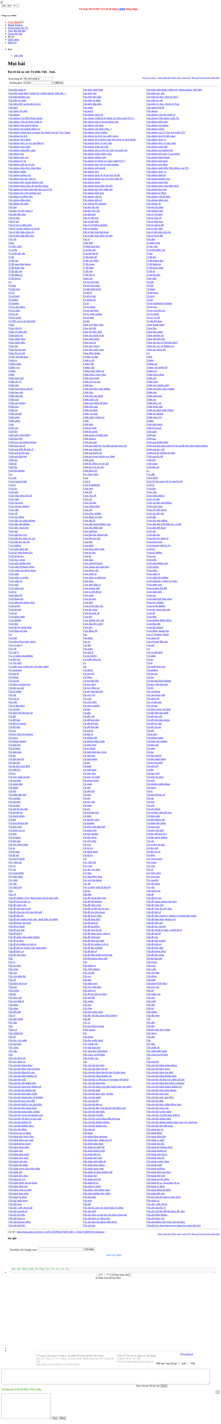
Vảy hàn (87, 873)
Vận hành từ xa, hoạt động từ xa (162, 1182)
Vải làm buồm (90, 759)
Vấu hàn (87, 979)
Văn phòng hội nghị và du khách (163, 153)
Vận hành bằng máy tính (20, 1140)
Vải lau (150, 752)
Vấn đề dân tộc (16, 915)
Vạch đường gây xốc (93, 620)
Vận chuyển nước (92, 1097)
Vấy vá (86, 1022)
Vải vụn (87, 844)
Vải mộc (150, 780)
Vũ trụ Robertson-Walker (159, 303)
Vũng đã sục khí (16, 353)
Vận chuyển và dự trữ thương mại (25, 1115)
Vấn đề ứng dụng (155, 955)
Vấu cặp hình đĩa (17, 976)
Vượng (150, 420)
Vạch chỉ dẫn (153, 499)
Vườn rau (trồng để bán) (95, 403)
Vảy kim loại (153, 876)
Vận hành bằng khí (156, 1136)
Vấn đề (150, 894)
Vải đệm (150, 855)
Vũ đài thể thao (154, 321)
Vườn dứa (13, 385)
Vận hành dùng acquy (19, 1143)
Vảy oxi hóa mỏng (92, 880)
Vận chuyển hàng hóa (94, 1083)
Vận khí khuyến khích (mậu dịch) (163, 1197)
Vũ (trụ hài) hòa (91, 282)
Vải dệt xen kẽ (153, 727)
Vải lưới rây (14, 769)
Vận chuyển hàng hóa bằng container (165, 1083)
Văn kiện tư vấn (154, 100)
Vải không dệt (90, 737)
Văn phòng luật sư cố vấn (21, 164)
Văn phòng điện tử (92, 200)
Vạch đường (14, 620)
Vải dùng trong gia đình (158, 709)
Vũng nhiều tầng (16, 339)
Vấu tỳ (11, 1015)
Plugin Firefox (15, 25)
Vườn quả (13, 399)
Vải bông (87, 677)
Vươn (149, 356)
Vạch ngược (152, 566)
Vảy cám (87, 866)
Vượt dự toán (89, 428)
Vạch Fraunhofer (91, 485)
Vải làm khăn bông (156, 759)
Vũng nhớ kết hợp (155, 339)
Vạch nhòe (151, 570)
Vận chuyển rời (91, 1101)
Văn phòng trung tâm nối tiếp (98, 185)
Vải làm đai (14, 762)
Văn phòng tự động (156, 193)
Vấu (85, 962)
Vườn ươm (14, 417)
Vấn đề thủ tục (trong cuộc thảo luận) (27, 947)
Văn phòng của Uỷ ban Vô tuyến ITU (165, 132)
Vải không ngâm (154, 737)
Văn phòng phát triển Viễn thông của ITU (167, 168)
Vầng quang (89, 1029)
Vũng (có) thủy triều (93, 324)
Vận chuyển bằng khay (158, 1068)
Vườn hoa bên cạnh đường (96, 388)
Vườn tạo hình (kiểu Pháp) (160, 410)
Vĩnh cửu (87, 278)
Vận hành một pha (17, 1161)
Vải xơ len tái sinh (155, 844)
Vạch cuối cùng (154, 506)
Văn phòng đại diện (18, 203)
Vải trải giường (90, 833)
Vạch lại (87, 556)
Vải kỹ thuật (89, 748)
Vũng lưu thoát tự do (93, 335)
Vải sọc (86, 809)
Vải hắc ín (88, 734)
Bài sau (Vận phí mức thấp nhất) (206, 78)
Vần (10, 1026)
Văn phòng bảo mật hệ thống (23, 125)
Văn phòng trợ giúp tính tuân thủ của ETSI (30, 189)
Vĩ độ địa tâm (153, 275)
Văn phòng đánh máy (157, 200)
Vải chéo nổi (152, 698)
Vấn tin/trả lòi (153, 890)
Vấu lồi (12, 994)
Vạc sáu (12, 477)
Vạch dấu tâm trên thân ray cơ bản (163, 524)
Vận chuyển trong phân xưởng (24, 1111)
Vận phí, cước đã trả (156, 1204)
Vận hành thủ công (18, 1175)
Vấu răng (87, 1008)
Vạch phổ (13, 584)
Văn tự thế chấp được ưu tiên (98, 235)
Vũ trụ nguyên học (156, 310)
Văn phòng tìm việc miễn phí (97, 189)
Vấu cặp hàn (152, 972)
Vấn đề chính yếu (17, 905)
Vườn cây (151, 378)
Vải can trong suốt (155, 695)
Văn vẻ (86, 239)
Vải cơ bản (151, 705)
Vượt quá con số (16, 445)
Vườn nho (151, 392)
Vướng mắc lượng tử (93, 371)
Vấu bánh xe (89, 965)
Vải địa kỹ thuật (16, 858)
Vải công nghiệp (91, 705)
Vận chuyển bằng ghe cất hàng (24, 1068)
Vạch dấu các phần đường (21, 520)
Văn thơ (12, 207)
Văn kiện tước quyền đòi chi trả (24, 104)
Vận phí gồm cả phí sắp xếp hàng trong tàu (105, 1214)
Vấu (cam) (151, 962)
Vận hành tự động (155, 1186)
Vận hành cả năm (155, 1140)
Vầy (85, 1033)
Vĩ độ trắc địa (15, 271)
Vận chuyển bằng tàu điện (159, 1072)
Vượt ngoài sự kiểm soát (95, 435)
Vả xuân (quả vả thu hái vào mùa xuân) (28, 666)
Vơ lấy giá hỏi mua (18, 356)
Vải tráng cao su (16, 830)
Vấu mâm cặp (153, 994)
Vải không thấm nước (94, 741)
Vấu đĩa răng (153, 1015)
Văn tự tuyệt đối (154, 235)
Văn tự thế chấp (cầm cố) (21, 232)
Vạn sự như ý (15, 645)
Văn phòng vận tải (92, 196)
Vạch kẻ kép (89, 552)
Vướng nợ (151, 371)
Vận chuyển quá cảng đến (21, 1101)
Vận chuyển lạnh (91, 1090)
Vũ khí (149, 285)
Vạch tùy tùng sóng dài (158, 609)
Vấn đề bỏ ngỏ (153, 898)
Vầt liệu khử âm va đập (158, 1029)
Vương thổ (88, 364)
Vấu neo (150, 997)
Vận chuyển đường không (96, 1122)
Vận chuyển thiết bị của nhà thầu (25, 1104)
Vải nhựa (151, 787)
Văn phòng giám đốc (157, 146)
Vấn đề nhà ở (15, 933)
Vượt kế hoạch (153, 428)
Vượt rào (12, 460)
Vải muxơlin (14, 780)
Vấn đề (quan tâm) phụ (94, 898)
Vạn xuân (88, 648)
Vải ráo (86, 798)
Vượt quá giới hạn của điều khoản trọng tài (105, 445)
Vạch (85, 477)
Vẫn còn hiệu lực (17, 1058)
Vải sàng (87, 805)
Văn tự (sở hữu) (154, 214)
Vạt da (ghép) (90, 655)
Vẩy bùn (150, 1044)
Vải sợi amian (153, 809)
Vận (85, 1061)
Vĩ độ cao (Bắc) (91, 260)
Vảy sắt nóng (153, 883)
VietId (121, 9)
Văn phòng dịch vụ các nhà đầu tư (26, 143)
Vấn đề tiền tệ (90, 951)
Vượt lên (12, 431)
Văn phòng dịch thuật (19, 139)
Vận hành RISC (154, 1133)
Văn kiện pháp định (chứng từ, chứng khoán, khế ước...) (37, 93)
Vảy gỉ (149, 869)
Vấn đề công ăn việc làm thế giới (25, 912)
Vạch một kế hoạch (93, 563)
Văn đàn (150, 239)
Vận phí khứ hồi (16, 1225)
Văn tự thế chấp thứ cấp (158, 232)
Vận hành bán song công (21, 1136)
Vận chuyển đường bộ (19, 1122)
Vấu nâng (13, 1004)
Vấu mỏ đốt (89, 997)
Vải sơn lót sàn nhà (18, 809)
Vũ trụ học (151, 307)
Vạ (147, 470)
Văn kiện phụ (90, 93)
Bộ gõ (11, 36)
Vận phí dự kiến (16, 1214)
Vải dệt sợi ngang (17, 723)
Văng (11, 242)
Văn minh (88, 107)
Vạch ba (12, 488)
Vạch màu (88, 559)
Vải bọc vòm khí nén (157, 684)
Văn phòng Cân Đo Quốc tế (160, 114)
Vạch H (150, 485)
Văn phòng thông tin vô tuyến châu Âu (103, 178)
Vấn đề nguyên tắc (92, 930)
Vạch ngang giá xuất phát (96, 566)
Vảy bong (151, 862)
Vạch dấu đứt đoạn (156, 527)
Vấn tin (86, 890)
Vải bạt (150, 677)
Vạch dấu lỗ (89, 520)
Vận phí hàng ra (16, 1218)
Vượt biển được (154, 424)
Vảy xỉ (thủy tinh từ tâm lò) (97, 887)
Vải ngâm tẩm (15, 784)
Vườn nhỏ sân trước (93, 396)
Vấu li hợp (13, 990)
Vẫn (10, 1054)
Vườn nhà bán (15, 396)
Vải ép (11, 848)
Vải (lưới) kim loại (155, 666)
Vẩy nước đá (153, 1047)
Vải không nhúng (17, 741)
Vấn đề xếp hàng (17, 955)
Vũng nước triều (16, 342)
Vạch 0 (86, 481)
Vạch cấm (13, 509)
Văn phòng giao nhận (19, 146)
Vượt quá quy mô (155, 449)
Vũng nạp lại (89, 342)
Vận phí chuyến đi (17, 1211)
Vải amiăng (152, 670)
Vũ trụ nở (13, 314)
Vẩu (148, 1040)
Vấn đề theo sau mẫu (93, 940)
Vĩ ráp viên (152, 246)
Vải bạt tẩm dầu (91, 680)
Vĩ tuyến (12, 250)
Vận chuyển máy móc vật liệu (98, 1093)
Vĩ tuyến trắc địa (16, 253)
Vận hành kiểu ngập (18, 1154)
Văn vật (12, 239)
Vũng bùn (151, 328)
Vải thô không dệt (155, 819)
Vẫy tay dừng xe (16, 1061)
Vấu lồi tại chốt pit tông (95, 994)
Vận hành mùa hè (155, 1157)
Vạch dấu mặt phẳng (156, 520)
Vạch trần (88, 602)
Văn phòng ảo (153, 203)
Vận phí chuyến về (156, 1207)
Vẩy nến (12, 1051)
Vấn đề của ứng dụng (94, 912)
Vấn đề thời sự (153, 944)
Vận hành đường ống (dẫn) (96, 1193)
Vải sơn (150, 805)
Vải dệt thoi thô (91, 727)
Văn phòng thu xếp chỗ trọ (22, 178)
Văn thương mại (154, 210)
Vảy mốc (13, 880)
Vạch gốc (151, 531)
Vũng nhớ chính (91, 339)
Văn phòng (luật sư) (93, 114)
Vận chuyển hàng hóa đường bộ (24, 1086)
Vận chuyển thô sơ (92, 1104)
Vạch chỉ (87, 499)
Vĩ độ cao (13, 260)
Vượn (86, 420)
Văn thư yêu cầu (91, 210)
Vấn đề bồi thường (92, 901)
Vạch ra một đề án (92, 591)
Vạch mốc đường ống (19, 563)
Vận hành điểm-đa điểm (158, 1190)
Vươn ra (12, 360)
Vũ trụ (86, 303)
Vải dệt (12, 716)
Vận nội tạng (15, 1204)
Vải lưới (87, 766)
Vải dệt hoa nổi (154, 716)
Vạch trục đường (155, 602)
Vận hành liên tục (92, 1154)
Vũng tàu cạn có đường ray (160, 346)
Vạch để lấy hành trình (20, 627)
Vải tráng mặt (90, 830)
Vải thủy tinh (15, 826)
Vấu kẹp (12, 987)
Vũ (9, 282)
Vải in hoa (151, 734)
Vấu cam (150, 965)
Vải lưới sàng (89, 769)
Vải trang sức (153, 826)
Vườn (11, 374)
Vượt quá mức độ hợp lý (20, 449)
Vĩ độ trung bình (154, 267)
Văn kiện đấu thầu (92, 104)
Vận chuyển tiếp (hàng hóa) (22, 1108)
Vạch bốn (13, 492)
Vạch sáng (88, 595)
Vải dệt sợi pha (90, 723)
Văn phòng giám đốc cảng (21, 150)
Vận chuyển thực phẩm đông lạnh (163, 1104)
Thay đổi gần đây (17, 30)
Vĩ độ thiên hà (153, 264)
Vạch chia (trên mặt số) (20, 495)
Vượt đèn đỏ (152, 467)
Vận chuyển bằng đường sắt (97, 1076)
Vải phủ (87, 794)
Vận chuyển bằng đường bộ (22, 1076)
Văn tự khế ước (91, 221)
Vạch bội (87, 492)
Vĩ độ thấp (88, 267)
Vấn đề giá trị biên (92, 915)
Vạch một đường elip (157, 563)
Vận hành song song (93, 1168)
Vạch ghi (13, 531)
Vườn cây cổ (15, 381)
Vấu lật (150, 990)
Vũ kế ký (87, 292)
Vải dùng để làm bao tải (20, 712)
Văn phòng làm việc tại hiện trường (101, 164)
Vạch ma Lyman (16, 559)
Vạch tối (150, 613)
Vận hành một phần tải (94, 1161)
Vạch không (14, 545)
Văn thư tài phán (154, 207)
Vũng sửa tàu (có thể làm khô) (161, 342)
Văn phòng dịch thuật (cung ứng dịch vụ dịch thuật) (109, 139)
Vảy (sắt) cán (15, 862)
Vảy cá (12, 866)
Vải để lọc (88, 855)
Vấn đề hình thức (91, 919)
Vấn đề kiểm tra (154, 922)
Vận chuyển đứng (17, 1129)
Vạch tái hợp (14, 609)
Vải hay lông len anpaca (20, 734)
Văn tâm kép (89, 214)
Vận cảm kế (89, 1129)
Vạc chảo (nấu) (90, 474)
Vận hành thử (90, 1175)
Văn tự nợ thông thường (95, 225)
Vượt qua (151, 438)
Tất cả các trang (149, 78)
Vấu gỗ (12, 979)
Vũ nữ (149, 299)
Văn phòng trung (91, 182)
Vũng (11, 324)
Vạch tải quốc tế (91, 613)
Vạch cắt (12, 513)
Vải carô (87, 698)
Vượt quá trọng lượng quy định (99, 456)
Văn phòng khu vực (18, 157)
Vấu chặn (13, 969)
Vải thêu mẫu (153, 816)
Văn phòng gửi (16, 153)
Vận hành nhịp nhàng (94, 1165)
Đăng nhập (13, 39)
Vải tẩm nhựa (90, 837)
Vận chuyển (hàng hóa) (20, 1065)
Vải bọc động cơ (91, 688)
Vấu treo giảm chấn (93, 1012)
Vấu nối (150, 1004)
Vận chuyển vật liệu (93, 1115)
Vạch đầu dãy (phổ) (93, 623)
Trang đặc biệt (15, 33)
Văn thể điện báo (17, 214)
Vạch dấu (151, 517)
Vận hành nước (154, 1165)
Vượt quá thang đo (92, 453)
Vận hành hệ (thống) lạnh (159, 1147)
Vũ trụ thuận (152, 314)
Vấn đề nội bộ (153, 933)
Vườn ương (14, 420)
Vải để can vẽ (153, 851)
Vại (10, 634)
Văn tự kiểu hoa (154, 221)
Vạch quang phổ (91, 588)
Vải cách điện (90, 702)
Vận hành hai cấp (155, 1143)
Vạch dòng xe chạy (93, 517)
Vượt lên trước (90, 431)
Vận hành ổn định (17, 1197)
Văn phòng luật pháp (157, 161)
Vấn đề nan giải (16, 930)
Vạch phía (88, 581)
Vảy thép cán (15, 887)
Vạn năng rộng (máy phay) (22, 641)
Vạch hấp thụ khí (91, 538)
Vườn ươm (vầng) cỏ (93, 417)
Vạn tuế (150, 645)
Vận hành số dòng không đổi (97, 1172)
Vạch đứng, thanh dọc (157, 631)
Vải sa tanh (14, 805)
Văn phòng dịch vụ (156, 139)
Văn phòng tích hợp (156, 189)
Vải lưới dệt (152, 766)
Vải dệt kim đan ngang (158, 720)
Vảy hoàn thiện (16, 873)
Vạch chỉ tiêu (89, 502)
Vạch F (12, 485)
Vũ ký (11, 292)
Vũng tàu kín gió (17, 349)
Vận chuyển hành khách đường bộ (164, 1086)
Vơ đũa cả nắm (90, 356)
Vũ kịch (150, 296)
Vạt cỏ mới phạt (154, 652)
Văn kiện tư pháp (91, 100)
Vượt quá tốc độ (154, 456)
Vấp (10, 958)
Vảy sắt (86, 883)
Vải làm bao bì (153, 755)
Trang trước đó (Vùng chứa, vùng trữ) (173, 78)
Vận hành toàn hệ (92, 1179)
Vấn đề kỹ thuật (16, 926)
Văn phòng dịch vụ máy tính (97, 143)
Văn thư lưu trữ (91, 207)
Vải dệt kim (14, 720)
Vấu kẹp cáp (152, 987)
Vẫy (148, 1058)
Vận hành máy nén (92, 1157)
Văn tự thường (90, 228)
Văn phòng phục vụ (156, 171)
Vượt (11, 424)
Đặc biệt (18, 55)
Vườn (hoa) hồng (155, 374)
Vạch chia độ (89, 495)
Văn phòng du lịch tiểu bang (160, 136)
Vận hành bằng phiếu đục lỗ (97, 1140)
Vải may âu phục (155, 777)
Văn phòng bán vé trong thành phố (100, 121)
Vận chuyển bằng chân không (161, 1065)
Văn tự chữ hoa (91, 218)
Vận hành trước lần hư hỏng (22, 1182)
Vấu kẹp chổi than (92, 987)
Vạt (148, 648)
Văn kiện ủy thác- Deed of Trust (162, 104)
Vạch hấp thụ (153, 534)
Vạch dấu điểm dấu (93, 527)
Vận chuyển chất (17, 1079)
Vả (84, 663)
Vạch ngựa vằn (90, 570)
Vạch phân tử (15, 581)
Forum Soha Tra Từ (18, 28)
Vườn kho (88, 392)
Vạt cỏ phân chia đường (20, 655)
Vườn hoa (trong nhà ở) (20, 388)
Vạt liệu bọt (14, 659)
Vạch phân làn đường (157, 577)
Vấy (148, 1019)
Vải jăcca (13, 737)
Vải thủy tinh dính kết (94, 826)
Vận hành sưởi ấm (155, 1168)
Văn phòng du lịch (17, 136)
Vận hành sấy (15, 1172)
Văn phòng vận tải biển (158, 196)
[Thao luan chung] (121, 1274)
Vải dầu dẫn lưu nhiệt (157, 712)
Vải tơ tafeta (14, 837)
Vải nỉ (149, 791)
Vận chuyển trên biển (94, 1111)
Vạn (85, 634)
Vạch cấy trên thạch (156, 509)
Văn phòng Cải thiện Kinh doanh (25, 118)
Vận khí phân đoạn (18, 1200)
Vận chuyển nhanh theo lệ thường (25, 1097)
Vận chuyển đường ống (95, 1125)
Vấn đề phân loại (91, 937)
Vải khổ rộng (89, 744)
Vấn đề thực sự (16, 951)
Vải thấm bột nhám (156, 823)
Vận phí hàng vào (155, 1218)
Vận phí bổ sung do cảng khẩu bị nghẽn (103, 1207)
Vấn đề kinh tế (90, 922)
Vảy (85, 858)
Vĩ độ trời (88, 271)
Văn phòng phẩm (17, 171)
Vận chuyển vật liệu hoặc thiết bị (163, 1115)
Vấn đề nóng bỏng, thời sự (96, 933)
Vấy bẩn (12, 1022)
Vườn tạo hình (90, 410)
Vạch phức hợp (154, 584)
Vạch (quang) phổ (17, 481)
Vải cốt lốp (14, 709)
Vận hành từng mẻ (17, 1186)
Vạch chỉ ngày (15, 502)
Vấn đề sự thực (16, 940)
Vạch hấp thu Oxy (17, 534)
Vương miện (14, 364)
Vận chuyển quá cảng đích (160, 1097)
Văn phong (152, 111)
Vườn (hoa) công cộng (94, 374)
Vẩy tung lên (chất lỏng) (95, 1051)
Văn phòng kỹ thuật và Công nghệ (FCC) (104, 161)
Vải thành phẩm (16, 816)
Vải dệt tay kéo (154, 723)
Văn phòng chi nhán (93, 125)
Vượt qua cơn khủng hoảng (22, 442)
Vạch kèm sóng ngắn (93, 549)
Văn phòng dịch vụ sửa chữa (161, 143)
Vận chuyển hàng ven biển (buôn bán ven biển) (107, 1086)
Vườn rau (151, 399)
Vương (150, 360)
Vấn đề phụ (152, 937)
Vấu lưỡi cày (89, 990)
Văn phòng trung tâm (157, 182)
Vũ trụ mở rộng (91, 310)
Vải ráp (150, 798)
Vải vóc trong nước (18, 844)
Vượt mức (151, 431)
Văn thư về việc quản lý (20, 210)
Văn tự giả (13, 221)
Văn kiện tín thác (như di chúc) (162, 96)
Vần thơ (150, 1026)
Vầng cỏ (12, 1029)
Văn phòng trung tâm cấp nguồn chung (28, 185)
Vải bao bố (88, 673)
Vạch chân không (155, 495)
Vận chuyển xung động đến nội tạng (101, 1118)
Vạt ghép (151, 655)
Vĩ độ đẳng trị (15, 275)
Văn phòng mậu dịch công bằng (24, 168)
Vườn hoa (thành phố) (157, 385)
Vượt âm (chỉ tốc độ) (93, 467)
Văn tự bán (14, 218)
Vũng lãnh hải (15, 335)
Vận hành (88, 1133)
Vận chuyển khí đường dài (22, 1090)
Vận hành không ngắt (94, 1150)
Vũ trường (13, 303)
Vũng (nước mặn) (155, 324)
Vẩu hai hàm (14, 1044)
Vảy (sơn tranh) (154, 858)
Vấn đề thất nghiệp (156, 940)
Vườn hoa (88, 385)
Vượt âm (12, 467)
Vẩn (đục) (151, 1033)
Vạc (10, 474)
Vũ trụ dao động (16, 307)
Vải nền (12, 791)
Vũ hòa (12, 285)
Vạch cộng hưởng (92, 513)
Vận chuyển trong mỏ (157, 1108)
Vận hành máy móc (18, 1157)
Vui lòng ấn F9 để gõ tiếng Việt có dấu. (21, 1389)
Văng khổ (88, 242)
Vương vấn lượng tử (156, 367)
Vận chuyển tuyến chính (158, 1111)
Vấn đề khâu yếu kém (19, 922)
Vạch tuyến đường (155, 606)
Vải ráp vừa (89, 801)
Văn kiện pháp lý (17, 89)
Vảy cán (150, 866)
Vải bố (149, 688)
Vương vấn (88, 367)
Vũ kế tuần (14, 296)
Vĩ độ (11, 257)
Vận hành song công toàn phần (24, 1168)
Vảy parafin (152, 880)
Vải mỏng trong (91, 780)
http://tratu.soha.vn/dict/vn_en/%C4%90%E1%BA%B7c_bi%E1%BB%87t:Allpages (60, 1231)
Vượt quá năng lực (92, 449)
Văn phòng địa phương (94, 203)
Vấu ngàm (88, 1001)
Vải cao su (13, 698)
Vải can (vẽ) (89, 695)
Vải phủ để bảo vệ (155, 794)
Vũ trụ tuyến (14, 317)
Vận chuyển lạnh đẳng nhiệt (22, 1093)
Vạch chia (151, 492)
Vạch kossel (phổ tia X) (158, 545)
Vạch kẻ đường (154, 552)
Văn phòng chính (155, 129)
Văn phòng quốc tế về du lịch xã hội (101, 175)
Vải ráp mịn (14, 801)
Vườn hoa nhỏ (15, 392)
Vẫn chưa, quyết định (94, 1054)
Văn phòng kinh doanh (158, 157)
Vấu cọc (87, 976)
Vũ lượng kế (89, 299)
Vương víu (13, 367)
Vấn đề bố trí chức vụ (19, 901)
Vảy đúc (150, 887)
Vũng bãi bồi (89, 328)
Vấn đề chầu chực (92, 905)
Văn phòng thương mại (158, 178)
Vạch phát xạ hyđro (18, 577)
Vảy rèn (12, 883)
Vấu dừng (151, 976)
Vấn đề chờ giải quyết (19, 908)
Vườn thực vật (153, 403)
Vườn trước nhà (154, 406)
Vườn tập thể (15, 413)
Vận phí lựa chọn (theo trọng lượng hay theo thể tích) (173, 1225)
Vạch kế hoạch (16, 556)
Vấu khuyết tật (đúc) (156, 983)
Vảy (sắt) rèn (89, 862)
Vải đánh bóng (90, 851)
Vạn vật (12, 648)
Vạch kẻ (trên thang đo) (20, 552)
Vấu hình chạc (90, 983)
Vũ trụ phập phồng (92, 314)
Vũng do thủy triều (92, 331)
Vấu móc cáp (15, 997)
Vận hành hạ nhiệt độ (94, 1147)
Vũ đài (86, 321)
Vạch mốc (151, 559)
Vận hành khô (15, 1150)
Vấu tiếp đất (14, 1012)
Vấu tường (151, 1012)
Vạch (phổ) (152, 477)
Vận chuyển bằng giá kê (95, 1068)
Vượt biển (88, 424)
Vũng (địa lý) (15, 328)
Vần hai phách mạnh (93, 1026)
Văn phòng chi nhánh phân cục (24, 129)
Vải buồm (13, 677)
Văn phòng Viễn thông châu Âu (162, 118)
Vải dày (87, 709)
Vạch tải (12, 613)
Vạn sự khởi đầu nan (157, 641)
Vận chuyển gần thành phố (22, 1083)
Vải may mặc (153, 773)
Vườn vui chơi (90, 413)
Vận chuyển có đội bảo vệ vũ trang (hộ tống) (106, 1079)
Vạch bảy (151, 488)
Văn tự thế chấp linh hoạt (96, 232)
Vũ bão (150, 282)
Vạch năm (13, 574)
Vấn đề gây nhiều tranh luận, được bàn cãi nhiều (33, 919)
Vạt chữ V (13, 652)
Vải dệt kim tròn (91, 720)
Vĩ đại (149, 253)
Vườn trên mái (90, 406)
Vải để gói (13, 855)
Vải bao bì (13, 673)
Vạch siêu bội (15, 595)
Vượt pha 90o (15, 438)
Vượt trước (88, 460)
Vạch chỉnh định (91, 506)
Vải (84, 666)
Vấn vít (12, 894)
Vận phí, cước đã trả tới (20, 1207)
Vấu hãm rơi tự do (17, 983)
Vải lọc (12, 773)
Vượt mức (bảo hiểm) (19, 435)
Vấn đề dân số (153, 912)
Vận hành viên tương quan (96, 1190)
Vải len (12, 755)
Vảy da (12, 869)
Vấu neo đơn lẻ (16, 1001)
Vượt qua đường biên (157, 442)
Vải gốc (150, 730)
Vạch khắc (88, 545)
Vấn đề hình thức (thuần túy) (161, 919)
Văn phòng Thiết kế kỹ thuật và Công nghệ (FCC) (108, 118)
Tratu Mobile (14, 22)
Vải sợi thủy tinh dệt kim (158, 812)
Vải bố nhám (15, 691)
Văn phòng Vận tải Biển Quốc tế (25, 121)
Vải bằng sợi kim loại (19, 684)
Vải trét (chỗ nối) (155, 830)
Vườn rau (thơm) (17, 403)
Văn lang (13, 107)
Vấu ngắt (151, 1001)
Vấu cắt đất (88, 972)
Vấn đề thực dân (154, 947)
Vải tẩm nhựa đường (156, 837)
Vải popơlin (14, 798)
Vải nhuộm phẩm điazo (158, 784)
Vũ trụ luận (14, 310)
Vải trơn (12, 833)
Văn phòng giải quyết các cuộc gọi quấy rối (105, 150)
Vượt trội (151, 460)
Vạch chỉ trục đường (18, 506)
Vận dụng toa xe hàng (19, 1133)
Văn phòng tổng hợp (93, 193)
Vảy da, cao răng (91, 869)
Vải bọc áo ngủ (16, 688)
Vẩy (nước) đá (90, 1044)
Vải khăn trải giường (156, 741)
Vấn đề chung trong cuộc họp (161, 901)
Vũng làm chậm (154, 331)
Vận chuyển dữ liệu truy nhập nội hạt (165, 1079)
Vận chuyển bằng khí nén (21, 1072)
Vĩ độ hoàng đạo (154, 260)
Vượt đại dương (16, 470)
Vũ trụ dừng (89, 307)
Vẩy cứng (13, 1047)
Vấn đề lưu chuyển (156, 926)
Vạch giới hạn (90, 531)
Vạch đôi (87, 616)
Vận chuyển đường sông (20, 1125)
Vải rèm (150, 801)
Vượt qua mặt (90, 442)
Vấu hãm (151, 979)
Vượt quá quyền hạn (18, 453)
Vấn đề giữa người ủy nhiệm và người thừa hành (171, 915)
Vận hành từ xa (91, 1182)
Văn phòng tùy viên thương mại (24, 193)
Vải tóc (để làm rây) (156, 833)
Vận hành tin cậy (17, 1179)
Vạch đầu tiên (153, 623)
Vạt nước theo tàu (92, 659)
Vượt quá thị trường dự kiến (160, 453)
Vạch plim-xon (16, 588)
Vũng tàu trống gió (156, 349)
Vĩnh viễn (151, 278)
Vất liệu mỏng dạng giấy (95, 958)
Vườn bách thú (16, 378)
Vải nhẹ (87, 787)
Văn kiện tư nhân (17, 100)
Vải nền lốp (89, 791)
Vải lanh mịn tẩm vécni (94, 752)
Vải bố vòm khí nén (93, 691)
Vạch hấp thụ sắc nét (19, 542)
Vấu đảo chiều (15, 1019)
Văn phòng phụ (91, 171)
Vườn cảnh (152, 381)
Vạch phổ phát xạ (92, 584)
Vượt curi (13, 428)
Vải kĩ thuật (14, 748)
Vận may (87, 1200)
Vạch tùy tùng (90, 609)
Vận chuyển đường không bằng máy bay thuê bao (172, 1122)
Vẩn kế (12, 1036)
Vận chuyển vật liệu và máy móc (25, 1118)
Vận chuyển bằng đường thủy (161, 1076)
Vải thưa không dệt (18, 823)
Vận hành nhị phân (18, 1165)
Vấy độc (150, 1022)
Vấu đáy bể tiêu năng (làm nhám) (100, 1015)
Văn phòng (14, 114)
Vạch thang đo (15, 599)
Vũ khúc (150, 289)
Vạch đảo (13, 623)
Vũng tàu (13, 346)
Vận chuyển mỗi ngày (157, 1093)
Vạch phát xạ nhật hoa (94, 577)
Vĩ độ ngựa (88, 264)
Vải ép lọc (88, 848)
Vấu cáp (12, 972)
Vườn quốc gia (90, 399)
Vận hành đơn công (18, 1193)
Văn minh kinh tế (155, 107)
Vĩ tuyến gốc (89, 250)
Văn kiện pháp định (93, 89)
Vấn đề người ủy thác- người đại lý (164, 930)
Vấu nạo (87, 1004)
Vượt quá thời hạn (17, 456)
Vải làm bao (89, 755)
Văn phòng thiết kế (156, 175)
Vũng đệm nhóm (91, 353)
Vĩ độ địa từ (14, 278)
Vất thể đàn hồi (154, 958)
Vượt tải (12, 463)
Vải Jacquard (15, 670)
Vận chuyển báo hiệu (94, 1065)
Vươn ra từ (88, 360)
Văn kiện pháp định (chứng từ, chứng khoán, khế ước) (174, 89)
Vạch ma (150, 556)
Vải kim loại (152, 744)
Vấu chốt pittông (91, 969)
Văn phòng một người (94, 168)
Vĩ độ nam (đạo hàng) (19, 264)
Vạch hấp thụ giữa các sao (21, 538)
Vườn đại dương (154, 413)
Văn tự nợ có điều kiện (20, 225)
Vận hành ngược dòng (157, 1161)
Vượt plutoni (89, 438)
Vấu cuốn (151, 969)
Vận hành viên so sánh (20, 1190)
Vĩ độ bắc (151, 257)
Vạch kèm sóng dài (18, 549)
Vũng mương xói (155, 335)
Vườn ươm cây (154, 417)
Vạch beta (88, 488)
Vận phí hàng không (156, 1214)
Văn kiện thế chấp (92, 96)
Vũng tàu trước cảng (93, 349)
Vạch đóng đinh (16, 616)
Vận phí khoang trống (19, 1222)
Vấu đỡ (86, 1019)
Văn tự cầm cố (153, 218)
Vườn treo (13, 406)
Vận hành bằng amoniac (95, 1136)
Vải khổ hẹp (14, 744)
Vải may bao (89, 773)
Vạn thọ (87, 645)
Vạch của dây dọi (155, 513)
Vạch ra (12, 591)
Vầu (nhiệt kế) (15, 1033)
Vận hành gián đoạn (93, 1143)
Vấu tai (150, 1008)
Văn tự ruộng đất (155, 225)
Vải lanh (150, 748)
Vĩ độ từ (150, 271)
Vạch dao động (16, 517)
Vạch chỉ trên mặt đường (159, 502)
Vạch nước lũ (90, 574)
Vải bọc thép (89, 684)
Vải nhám (13, 787)
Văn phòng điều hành (19, 200)
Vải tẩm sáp (14, 841)
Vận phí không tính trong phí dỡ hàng (165, 1222)
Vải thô (12, 819)
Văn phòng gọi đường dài (159, 150)
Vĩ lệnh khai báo (91, 246)
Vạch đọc (88, 627)
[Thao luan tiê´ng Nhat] (108, 1277)
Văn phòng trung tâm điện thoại (162, 185)
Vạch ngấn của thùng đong (22, 570)
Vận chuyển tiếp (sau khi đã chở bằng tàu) (104, 1108)
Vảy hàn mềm (15, 876)
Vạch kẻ (150, 549)
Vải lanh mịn (15, 752)
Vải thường (88, 823)
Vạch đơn (151, 616)
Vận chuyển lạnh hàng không (161, 1090)
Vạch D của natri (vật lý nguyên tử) (164, 481)
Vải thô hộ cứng (91, 819)
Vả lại (149, 663)
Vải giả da (88, 730)
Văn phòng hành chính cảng (97, 153)
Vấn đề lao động (91, 926)
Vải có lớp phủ (153, 702)
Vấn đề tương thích (156, 951)
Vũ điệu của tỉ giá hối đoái (21, 321)
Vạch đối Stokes (154, 627)
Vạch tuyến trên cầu (93, 606)
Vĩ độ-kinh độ (90, 257)
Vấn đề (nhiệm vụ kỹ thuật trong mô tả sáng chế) (33, 898)
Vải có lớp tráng (16, 705)
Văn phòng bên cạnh (157, 121)
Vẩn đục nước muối (93, 1040)
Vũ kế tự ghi (89, 296)
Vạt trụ (149, 659)
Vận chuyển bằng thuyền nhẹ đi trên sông (104, 1072)
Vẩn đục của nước (17, 1040)
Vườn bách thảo (91, 378)
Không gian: (16, 82)
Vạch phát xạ (153, 574)
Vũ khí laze (14, 289)
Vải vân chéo (89, 841)
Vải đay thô (152, 848)
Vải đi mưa (14, 851)
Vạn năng (88, 638)
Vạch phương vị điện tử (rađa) (161, 581)
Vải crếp (12, 702)
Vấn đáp (87, 894)
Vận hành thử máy (155, 1175)
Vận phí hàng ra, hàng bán (96, 1218)
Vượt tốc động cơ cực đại (96, 463)
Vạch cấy (87, 509)
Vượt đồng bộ (90, 470)
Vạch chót (13, 499)
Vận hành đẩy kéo (155, 1193)
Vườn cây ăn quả (91, 381)
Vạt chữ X (88, 652)
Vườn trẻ (12, 410)
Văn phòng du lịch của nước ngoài (100, 136)
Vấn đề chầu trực (155, 905)
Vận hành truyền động (157, 1179)
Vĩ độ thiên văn (16, 267)
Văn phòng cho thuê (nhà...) (97, 129)
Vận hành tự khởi (92, 1186)
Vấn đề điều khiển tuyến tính (97, 955)
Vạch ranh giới (153, 591)
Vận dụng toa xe (154, 1129)
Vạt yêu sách (15, 663)
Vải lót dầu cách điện (19, 766)
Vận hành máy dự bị (156, 1154)
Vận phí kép (89, 1225)
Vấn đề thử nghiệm (92, 947)
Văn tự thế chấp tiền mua (21, 235)
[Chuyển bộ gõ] (2, 2)
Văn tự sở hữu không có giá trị (24, 228)
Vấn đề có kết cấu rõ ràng (96, 908)
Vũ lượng (13, 299)
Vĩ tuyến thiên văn (155, 250)
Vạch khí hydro (154, 542)
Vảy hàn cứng (153, 873)
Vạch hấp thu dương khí (95, 534)
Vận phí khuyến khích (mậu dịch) (100, 1222)
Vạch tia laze (89, 599)
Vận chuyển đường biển (158, 1118)
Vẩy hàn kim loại (91, 1047)
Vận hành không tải (156, 1150)
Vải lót (86, 762)
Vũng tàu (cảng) (91, 346)
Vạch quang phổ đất (156, 588)
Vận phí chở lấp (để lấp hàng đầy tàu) (165, 1211)
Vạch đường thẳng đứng (158, 620)
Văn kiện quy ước (155, 93)
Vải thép (87, 816)
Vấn (10, 890)
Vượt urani (151, 463)
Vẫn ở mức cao (90, 1058)
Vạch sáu (151, 595)
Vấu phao (13, 1008)
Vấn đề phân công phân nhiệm (24, 937)
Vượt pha (151, 435)
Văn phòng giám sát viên (95, 146)
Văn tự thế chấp (154, 228)
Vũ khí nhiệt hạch (92, 289)
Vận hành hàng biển (18, 1147)
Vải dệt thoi (14, 727)
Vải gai (12, 730)
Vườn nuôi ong (154, 396)
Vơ (147, 353)
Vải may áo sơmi (91, 777)
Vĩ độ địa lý (89, 275)
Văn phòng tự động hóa (20, 196)
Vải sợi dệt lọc (15, 812)
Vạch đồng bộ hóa (17, 631)
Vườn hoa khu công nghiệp (160, 388)
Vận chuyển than (155, 1101)
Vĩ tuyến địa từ (90, 253)
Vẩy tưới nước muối (156, 1051)
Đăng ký (12, 42)
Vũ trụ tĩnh (88, 317)
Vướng (12, 371)
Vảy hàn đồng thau (92, 876)
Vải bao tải (151, 673)
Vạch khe (88, 542)
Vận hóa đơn (89, 1197)
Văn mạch (88, 111)
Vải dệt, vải (88, 716)
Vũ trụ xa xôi (153, 317)
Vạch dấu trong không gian (97, 524)
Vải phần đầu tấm (17, 794)
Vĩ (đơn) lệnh (153, 242)
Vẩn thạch (88, 1036)
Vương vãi (151, 364)
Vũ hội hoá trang (91, 285)
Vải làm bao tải (16, 759)
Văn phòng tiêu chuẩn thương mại (25, 182)
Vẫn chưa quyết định (157, 1054)
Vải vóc (150, 841)
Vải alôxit (88, 670)
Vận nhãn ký (153, 1200)
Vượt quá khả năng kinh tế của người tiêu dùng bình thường (177, 445)
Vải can (12, 695)
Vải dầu (87, 712)
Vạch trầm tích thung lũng (21, 602)
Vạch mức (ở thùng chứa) (21, 566)
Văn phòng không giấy (94, 157)
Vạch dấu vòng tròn (18, 527)
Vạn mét (12, 638)
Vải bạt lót (13, 680)
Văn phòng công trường (95, 132)
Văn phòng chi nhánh (157, 125)
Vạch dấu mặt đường (19, 524)
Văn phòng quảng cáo (19, 175)
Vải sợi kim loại (91, 812)
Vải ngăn (87, 784)
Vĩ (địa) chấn (15, 246)
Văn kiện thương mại (19, 96)
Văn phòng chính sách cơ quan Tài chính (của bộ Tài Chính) (39, 132)
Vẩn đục (150, 1036)
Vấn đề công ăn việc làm (159, 908)
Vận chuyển (152, 1061)
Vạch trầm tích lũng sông (159, 599)
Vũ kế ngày (152, 292)
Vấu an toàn (14, 965)
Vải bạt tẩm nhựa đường (158, 680)
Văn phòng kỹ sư (17, 161)
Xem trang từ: (15, 78)
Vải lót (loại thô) (154, 762)
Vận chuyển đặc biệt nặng (159, 1125)
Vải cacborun (153, 691)
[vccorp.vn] (186, 1354)
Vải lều (150, 769)
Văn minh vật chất (17, 111)
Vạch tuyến (14, 606)
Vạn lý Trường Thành (157, 634)
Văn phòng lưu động (157, 164)
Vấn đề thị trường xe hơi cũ (22, 944)
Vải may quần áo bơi (19, 777)
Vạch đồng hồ (90, 631)
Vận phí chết (89, 1211)
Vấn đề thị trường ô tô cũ (95, 944)
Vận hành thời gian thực (158, 1172)
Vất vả (11, 962)
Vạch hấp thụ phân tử (157, 538)
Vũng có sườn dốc (17, 331)
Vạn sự (86, 641)
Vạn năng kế (152, 638)
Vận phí (87, 1204)
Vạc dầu (150, 474)
